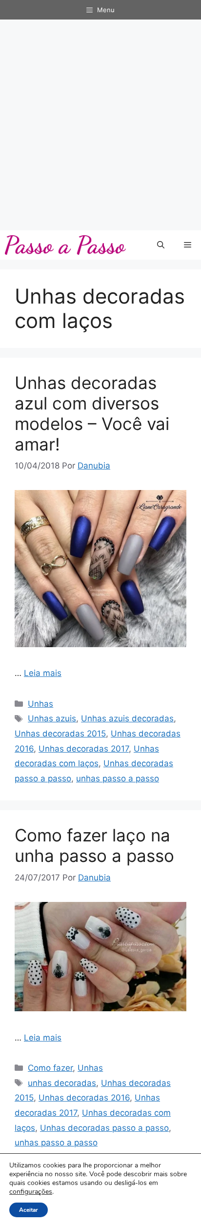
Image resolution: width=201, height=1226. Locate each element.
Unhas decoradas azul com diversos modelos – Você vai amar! (92, 413)
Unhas (40, 704)
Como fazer (50, 1068)
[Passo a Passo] (65, 245)
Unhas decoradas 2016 (84, 1098)
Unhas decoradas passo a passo (104, 1128)
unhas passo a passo (117, 778)
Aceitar (28, 1210)
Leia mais (42, 673)
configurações (30, 1191)
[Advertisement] (100, 124)
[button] (160, 245)
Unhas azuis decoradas (127, 718)
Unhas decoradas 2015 (60, 733)
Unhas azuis (52, 718)
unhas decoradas (62, 1083)
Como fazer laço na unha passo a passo (94, 845)
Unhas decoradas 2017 (84, 749)
